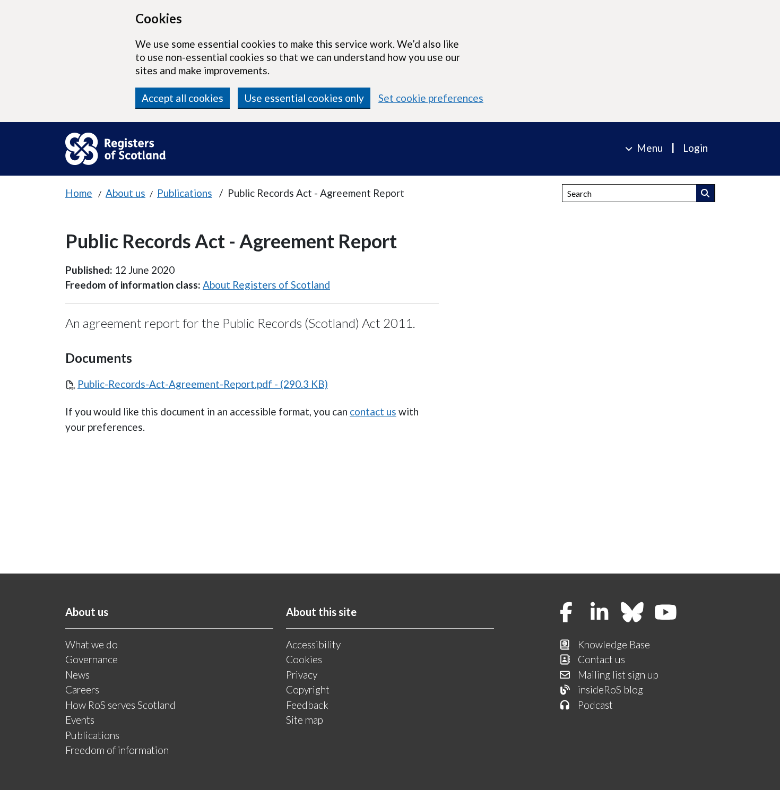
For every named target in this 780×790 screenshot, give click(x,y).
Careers (82, 689)
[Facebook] (566, 613)
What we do (91, 644)
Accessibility (313, 644)
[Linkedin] (599, 613)
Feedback (307, 705)
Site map (304, 720)
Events (79, 720)
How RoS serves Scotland (120, 705)
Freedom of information (117, 750)
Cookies (304, 659)
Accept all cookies (182, 98)
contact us (373, 411)
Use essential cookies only (304, 98)
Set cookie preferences (430, 98)
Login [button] (695, 148)
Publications (184, 193)
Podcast (595, 705)
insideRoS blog (610, 689)
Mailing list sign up (618, 675)
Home (78, 193)
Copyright (308, 689)
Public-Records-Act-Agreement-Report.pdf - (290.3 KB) (202, 384)
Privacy (301, 675)
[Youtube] (666, 613)
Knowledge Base (614, 644)
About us (125, 193)
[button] (705, 193)
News (77, 675)
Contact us (601, 659)
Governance (91, 659)
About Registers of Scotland (266, 285)
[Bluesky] (632, 613)
